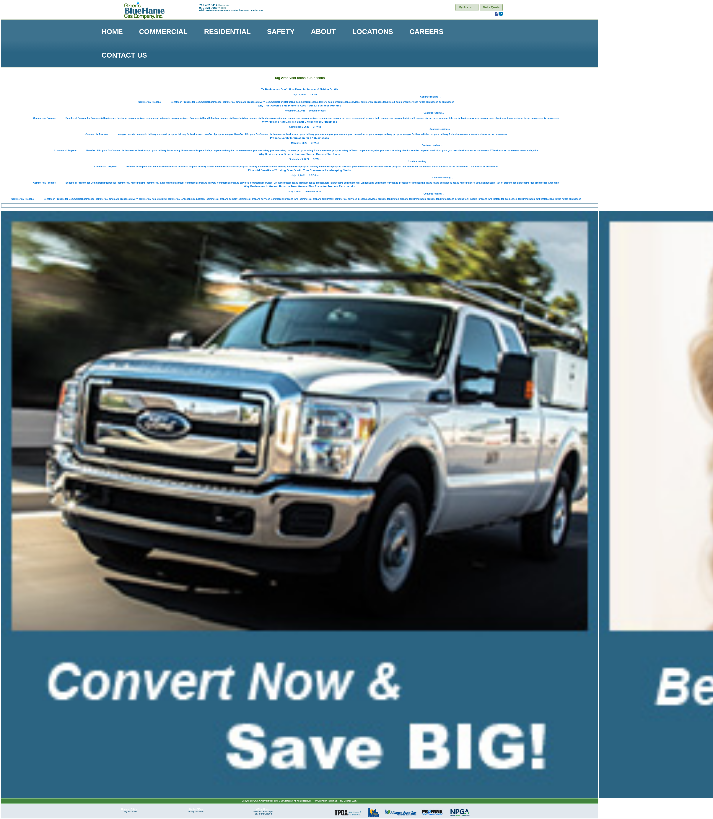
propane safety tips (369, 150)
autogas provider (127, 134)
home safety (173, 150)
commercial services (407, 102)
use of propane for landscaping (513, 183)
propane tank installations (440, 199)
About (323, 31)
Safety (280, 31)
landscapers (322, 183)
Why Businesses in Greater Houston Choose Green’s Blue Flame (300, 154)
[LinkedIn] (501, 14)
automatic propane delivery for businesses (180, 134)
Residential (227, 31)
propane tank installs (466, 199)
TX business (496, 150)
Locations (372, 31)
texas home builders (464, 183)
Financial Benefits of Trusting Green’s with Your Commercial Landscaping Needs (299, 170)
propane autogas (324, 134)
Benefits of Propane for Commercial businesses (196, 102)
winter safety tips (529, 150)
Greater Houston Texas (286, 183)
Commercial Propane (149, 102)
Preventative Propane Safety (196, 150)
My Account (467, 7)
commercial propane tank (366, 118)
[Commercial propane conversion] (299, 502)
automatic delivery (146, 134)
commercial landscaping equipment (267, 118)
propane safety (261, 150)
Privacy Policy (320, 801)
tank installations (545, 199)
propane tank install (388, 199)
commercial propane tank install (378, 102)
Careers (426, 31)
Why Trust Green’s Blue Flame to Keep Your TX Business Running (299, 105)
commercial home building (234, 118)
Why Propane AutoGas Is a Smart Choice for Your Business (299, 121)
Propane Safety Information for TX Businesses (299, 137)
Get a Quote (491, 7)
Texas (429, 183)
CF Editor (314, 175)
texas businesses (428, 102)
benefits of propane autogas (218, 134)
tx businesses (446, 102)
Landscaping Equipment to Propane (379, 183)
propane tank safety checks (395, 150)
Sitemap (333, 801)
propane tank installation (413, 199)
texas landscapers (486, 183)
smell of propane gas (441, 150)
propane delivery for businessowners (459, 118)
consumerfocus (317, 110)
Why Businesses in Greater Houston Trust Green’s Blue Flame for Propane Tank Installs (299, 186)
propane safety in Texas (345, 150)
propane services (367, 199)
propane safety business (493, 118)
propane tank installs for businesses (412, 166)
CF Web (314, 94)
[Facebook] (497, 14)
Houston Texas (307, 183)
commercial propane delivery (311, 102)
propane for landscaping (412, 183)
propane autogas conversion (349, 134)
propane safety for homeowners (314, 150)
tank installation (526, 199)
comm (210, 166)
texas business (515, 118)
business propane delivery (131, 118)
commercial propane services (344, 102)
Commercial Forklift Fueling (280, 102)
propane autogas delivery (379, 134)
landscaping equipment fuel (345, 183)
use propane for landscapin (544, 183)
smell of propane (420, 150)
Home (112, 31)
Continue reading (430, 97)
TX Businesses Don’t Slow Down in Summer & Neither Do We (299, 89)
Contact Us (124, 55)
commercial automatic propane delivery (244, 102)
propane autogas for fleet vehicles (411, 134)
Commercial (163, 31)
